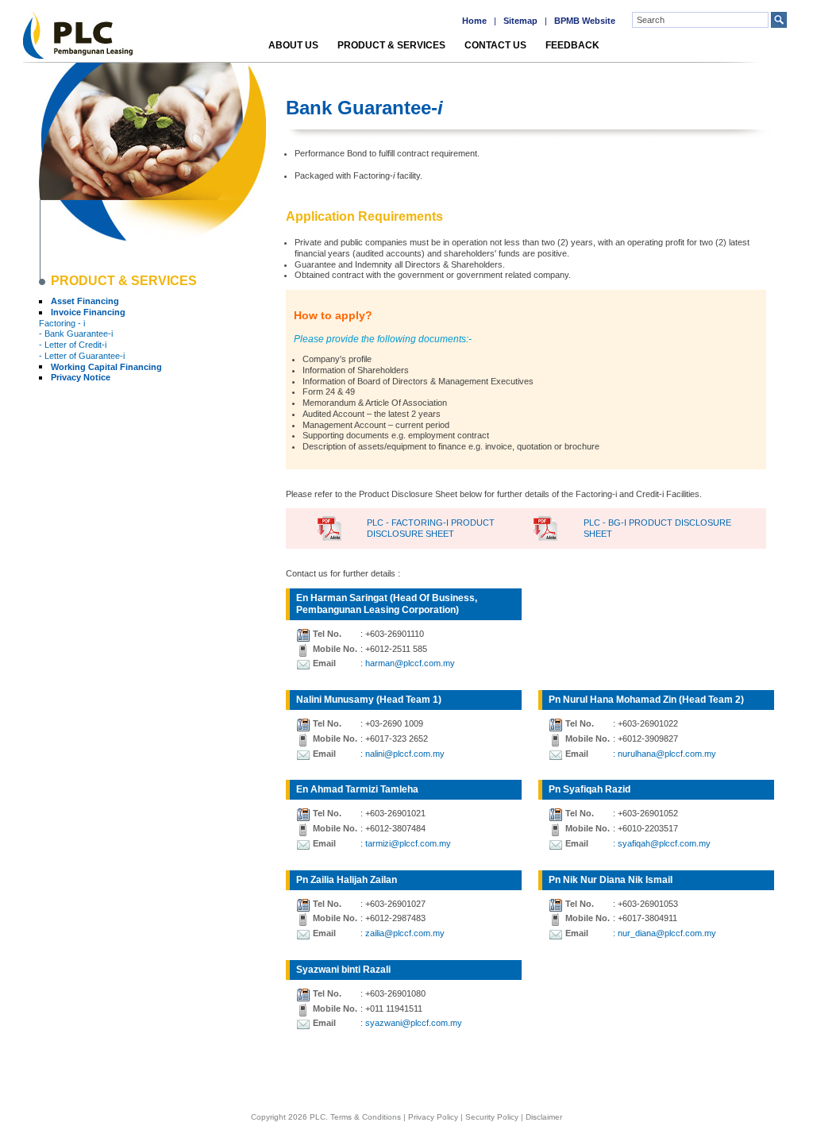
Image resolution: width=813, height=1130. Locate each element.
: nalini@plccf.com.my (402, 753)
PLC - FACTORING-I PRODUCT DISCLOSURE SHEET (431, 528)
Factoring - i (62, 323)
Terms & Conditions (365, 1117)
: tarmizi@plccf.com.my (405, 843)
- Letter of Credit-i (72, 344)
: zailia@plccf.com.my (402, 933)
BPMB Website (584, 20)
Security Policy (491, 1117)
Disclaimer (544, 1117)
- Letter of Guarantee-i (82, 356)
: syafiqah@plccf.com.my (662, 843)
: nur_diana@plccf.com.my (664, 933)
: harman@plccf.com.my (407, 663)
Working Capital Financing (106, 367)
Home (474, 20)
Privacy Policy (433, 1117)
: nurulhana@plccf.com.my (664, 753)
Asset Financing (85, 301)
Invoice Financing (88, 312)
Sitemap (520, 20)
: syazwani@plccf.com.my (411, 1023)
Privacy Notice (80, 377)
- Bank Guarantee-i (76, 333)
